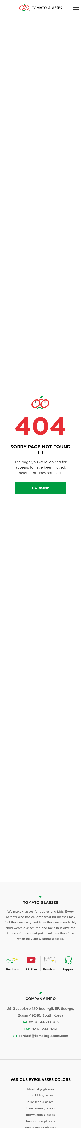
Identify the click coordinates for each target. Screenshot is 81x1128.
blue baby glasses (40, 1089)
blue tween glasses (40, 1108)
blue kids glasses (41, 1095)
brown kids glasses (40, 1115)
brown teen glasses (40, 1121)
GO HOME (40, 488)
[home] (40, 7)
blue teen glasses (40, 1102)
